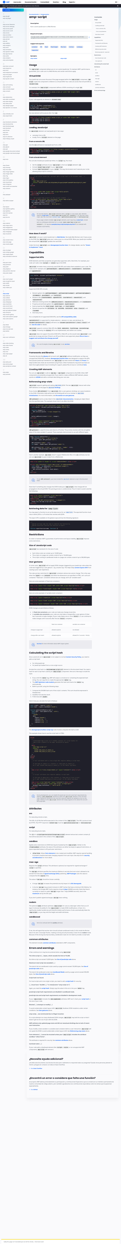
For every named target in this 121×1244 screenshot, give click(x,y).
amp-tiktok (6, 325)
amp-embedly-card (8, 113)
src (96, 70)
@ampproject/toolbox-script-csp (42, 730)
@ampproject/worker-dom (59, 245)
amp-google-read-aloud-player (11, 153)
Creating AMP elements (101, 46)
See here (39, 643)
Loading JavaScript (99, 25)
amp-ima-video (7, 169)
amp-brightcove (7, 76)
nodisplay (79, 47)
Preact (84, 360)
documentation (65, 399)
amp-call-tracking (8, 85)
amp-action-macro (8, 37)
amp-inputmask (7, 182)
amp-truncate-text (8, 329)
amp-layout (6, 206)
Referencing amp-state (100, 49)
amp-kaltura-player (8, 200)
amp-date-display (8, 101)
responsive (35, 50)
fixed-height (54, 47)
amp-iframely (6, 167)
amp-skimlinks (7, 300)
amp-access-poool (8, 28)
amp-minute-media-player (10, 229)
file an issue (84, 336)
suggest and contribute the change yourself (43, 338)
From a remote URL (101, 28)
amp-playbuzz (7, 269)
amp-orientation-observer (10, 256)
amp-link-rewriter (8, 213)
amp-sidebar (6, 297)
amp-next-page (7, 242)
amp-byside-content (8, 78)
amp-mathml (6, 223)
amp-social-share (7, 306)
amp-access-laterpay (8, 26)
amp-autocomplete (8, 60)
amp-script (6, 293)
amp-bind (5, 70)
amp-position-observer (9, 271)
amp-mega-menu (8, 225)
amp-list (5, 215)
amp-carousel (6, 87)
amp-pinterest (7, 264)
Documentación (30, 2)
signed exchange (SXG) (51, 874)
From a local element (101, 31)
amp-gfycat (6, 147)
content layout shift (81, 567)
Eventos (56, 2)
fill (41, 47)
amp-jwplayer (6, 194)
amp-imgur (6, 178)
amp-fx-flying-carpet (8, 138)
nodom (97, 81)
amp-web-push (7, 362)
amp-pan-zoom (7, 262)
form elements (50, 853)
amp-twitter (6, 331)
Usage (96, 19)
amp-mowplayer (7, 231)
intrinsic (71, 47)
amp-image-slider (8, 174)
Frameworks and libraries (101, 43)
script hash (45, 215)
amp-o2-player (7, 250)
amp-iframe (6, 165)
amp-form (5, 134)
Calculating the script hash (101, 64)
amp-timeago (6, 327)
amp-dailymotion (7, 97)
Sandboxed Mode (58, 972)
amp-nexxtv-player (8, 244)
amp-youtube (6, 374)
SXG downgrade (76, 883)
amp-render (6, 285)
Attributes (97, 67)
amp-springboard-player (10, 310)
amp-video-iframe (8, 345)
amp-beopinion (7, 68)
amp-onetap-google (8, 252)
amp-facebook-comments (10, 122)
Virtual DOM (98, 22)
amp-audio (6, 56)
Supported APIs (99, 40)
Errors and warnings (99, 90)
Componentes (45, 14)
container (34, 47)
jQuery (45, 356)
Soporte (72, 2)
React (77, 360)
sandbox (97, 75)
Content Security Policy (73, 657)
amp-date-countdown (9, 99)
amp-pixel (5, 266)
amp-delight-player (8, 105)
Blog (64, 2)
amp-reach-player (8, 279)
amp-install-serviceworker (10, 186)
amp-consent (6, 91)
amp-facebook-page (8, 126)
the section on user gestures (64, 395)
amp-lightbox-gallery (8, 209)
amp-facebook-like (8, 124)
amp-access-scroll (8, 30)
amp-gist (5, 149)
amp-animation (7, 49)
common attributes (100, 87)
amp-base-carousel (8, 66)
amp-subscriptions (8, 318)
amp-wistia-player (8, 364)
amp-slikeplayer (7, 302)
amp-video (6, 347)
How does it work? (99, 34)
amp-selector (6, 295)
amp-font (5, 132)
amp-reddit (6, 283)
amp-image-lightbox (8, 171)
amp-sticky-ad (7, 312)
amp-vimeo (6, 349)
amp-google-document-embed (11, 151)
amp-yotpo (6, 372)
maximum (35, 893)
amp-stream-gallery (8, 314)
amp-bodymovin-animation (10, 72)
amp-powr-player (7, 273)
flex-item (63, 47)
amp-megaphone (7, 227)
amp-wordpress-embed (9, 366)
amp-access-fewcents (9, 24)
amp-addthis (6, 43)
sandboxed (98, 84)
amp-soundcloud (7, 308)
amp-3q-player (7, 18)
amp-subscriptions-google (10, 316)
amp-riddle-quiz (7, 287)
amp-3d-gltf (6, 16)
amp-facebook (7, 128)
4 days (65, 889)
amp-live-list (6, 217)
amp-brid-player (7, 74)
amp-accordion (7, 35)
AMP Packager (71, 874)
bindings (54, 387)
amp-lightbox (6, 211)
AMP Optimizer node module (44, 682)
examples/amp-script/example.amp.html (63, 224)
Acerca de (17, 2)
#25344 (38, 377)
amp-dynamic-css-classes (10, 107)
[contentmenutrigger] (105, 17)
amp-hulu (5, 159)
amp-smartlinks (7, 304)
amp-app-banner (7, 54)
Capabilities (97, 37)
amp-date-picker (7, 103)
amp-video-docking (8, 343)
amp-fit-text (6, 130)
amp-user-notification (9, 337)
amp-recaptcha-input (9, 281)
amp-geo (5, 145)
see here (67, 344)
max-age (97, 78)
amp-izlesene (6, 188)
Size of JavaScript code (100, 58)
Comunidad (44, 2)
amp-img (5, 176)
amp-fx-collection (7, 136)
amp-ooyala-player (8, 254)
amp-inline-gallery (8, 180)
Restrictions (97, 55)
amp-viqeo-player (8, 354)
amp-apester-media (8, 51)
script (96, 72)
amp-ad (5, 41)
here (85, 365)
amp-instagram (7, 184)
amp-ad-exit (6, 39)
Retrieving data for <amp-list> (102, 52)
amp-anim (6, 47)
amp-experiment (7, 116)
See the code (36, 325)
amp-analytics (7, 45)
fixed (46, 47)
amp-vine (5, 351)
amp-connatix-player (8, 89)
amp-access (6, 33)
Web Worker (61, 237)
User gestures (98, 61)
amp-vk (5, 356)
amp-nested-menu (8, 240)
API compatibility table (68, 317)
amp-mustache (7, 234)
